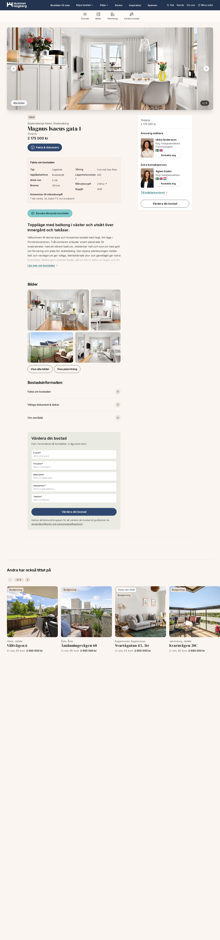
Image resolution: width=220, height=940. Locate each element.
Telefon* (37, 496)
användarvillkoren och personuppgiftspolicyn (57, 524)
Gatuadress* (39, 485)
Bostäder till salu (60, 5)
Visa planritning (67, 369)
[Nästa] (27, 579)
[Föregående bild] (14, 69)
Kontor (119, 5)
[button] (74, 326)
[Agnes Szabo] (147, 178)
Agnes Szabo (164, 171)
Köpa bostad (83, 5)
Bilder (98, 18)
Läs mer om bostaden (41, 265)
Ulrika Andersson (166, 139)
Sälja (103, 5)
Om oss (191, 5)
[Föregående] (10, 579)
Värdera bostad (131, 18)
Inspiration (135, 5)
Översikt (85, 18)
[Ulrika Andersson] (147, 148)
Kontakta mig (168, 155)
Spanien (152, 5)
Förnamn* (38, 464)
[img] (157, 150)
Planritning (113, 18)
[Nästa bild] (206, 69)
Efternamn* (38, 474)
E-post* (37, 453)
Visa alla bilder (40, 369)
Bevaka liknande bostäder (52, 213)
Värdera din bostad (74, 511)
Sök (172, 5)
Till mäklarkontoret (153, 192)
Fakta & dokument (47, 147)
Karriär (180, 5)
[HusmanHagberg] (17, 5)
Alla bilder (19, 103)
